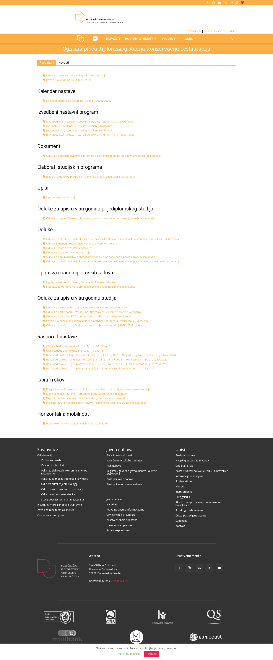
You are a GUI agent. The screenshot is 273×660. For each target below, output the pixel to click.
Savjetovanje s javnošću (121, 514)
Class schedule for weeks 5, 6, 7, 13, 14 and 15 (74, 350)
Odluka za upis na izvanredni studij (67, 252)
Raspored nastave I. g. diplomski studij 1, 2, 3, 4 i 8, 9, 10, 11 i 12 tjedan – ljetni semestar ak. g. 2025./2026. (111, 355)
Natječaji (111, 504)
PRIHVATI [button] (152, 653)
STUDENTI (194, 31)
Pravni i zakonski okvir (119, 455)
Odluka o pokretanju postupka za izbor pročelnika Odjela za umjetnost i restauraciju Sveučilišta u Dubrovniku (112, 239)
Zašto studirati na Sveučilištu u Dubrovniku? (202, 471)
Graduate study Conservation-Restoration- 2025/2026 (79, 130)
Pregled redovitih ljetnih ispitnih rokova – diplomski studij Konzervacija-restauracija (96, 402)
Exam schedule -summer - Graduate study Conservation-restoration (87, 398)
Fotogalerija (183, 497)
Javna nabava (119, 449)
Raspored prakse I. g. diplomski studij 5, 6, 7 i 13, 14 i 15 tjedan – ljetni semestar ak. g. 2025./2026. (106, 359)
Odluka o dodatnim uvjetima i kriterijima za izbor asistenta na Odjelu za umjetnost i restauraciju (103, 155)
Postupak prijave (186, 455)
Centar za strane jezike (51, 515)
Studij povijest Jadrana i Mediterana (62, 499)
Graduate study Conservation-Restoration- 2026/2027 (79, 126)
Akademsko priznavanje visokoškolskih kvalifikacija (199, 503)
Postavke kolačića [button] (128, 654)
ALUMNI (229, 31)
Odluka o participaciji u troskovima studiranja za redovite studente (86, 307)
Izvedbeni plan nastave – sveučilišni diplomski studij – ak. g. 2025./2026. (90, 134)
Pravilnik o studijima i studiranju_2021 (68, 79)
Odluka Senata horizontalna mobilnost (69, 247)
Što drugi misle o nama (189, 510)
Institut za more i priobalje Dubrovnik (59, 504)
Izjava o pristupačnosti (120, 525)
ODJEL (189, 39)
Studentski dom (185, 481)
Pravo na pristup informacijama (125, 509)
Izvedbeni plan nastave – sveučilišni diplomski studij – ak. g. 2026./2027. (90, 121)
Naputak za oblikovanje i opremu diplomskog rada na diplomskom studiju (90, 286)
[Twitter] (225, 2)
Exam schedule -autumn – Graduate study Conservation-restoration (87, 393)
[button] (231, 39)
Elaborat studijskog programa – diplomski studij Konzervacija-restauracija (90, 176)
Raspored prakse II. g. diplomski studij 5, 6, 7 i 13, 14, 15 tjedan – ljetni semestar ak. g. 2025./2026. (106, 364)
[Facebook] (207, 2)
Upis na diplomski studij (60, 197)
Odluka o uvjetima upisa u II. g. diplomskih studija (76, 75)
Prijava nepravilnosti (118, 530)
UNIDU (82, 39)
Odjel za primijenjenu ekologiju (59, 484)
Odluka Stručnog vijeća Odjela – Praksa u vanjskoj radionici (82, 243)
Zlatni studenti (184, 491)
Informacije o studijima (189, 476)
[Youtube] (232, 2)
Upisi (180, 449)
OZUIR (96, 39)
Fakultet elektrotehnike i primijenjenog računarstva (64, 472)
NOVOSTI (113, 39)
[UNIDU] (136, 17)
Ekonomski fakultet (52, 465)
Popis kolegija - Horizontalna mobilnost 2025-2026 (77, 423)
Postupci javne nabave (120, 479)
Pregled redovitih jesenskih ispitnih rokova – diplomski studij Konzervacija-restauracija (98, 389)
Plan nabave (113, 465)
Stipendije (181, 520)
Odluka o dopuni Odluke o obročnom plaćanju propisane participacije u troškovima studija (100, 218)
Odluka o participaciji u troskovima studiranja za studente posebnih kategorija (93, 311)
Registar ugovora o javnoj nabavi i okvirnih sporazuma (131, 472)
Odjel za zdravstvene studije (58, 494)
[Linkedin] (219, 2)
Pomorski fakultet (52, 460)
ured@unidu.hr (119, 581)
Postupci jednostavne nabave (124, 484)
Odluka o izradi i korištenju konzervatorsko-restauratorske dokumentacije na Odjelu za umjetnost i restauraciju (113, 261)
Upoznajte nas (184, 465)
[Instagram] (213, 2)
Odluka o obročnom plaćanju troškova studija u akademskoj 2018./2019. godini (94, 325)
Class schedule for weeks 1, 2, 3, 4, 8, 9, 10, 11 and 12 (79, 346)
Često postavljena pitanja (191, 515)
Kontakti (181, 526)
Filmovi (180, 486)
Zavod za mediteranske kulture (55, 510)
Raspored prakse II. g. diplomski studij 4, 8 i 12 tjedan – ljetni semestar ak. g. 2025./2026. (100, 368)
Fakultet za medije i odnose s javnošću (64, 478)
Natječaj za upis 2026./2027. (192, 460)
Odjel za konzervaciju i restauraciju (62, 489)
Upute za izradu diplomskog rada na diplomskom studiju (80, 282)
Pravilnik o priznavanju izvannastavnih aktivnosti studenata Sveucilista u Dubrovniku (97, 320)
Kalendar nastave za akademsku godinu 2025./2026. (78, 100)
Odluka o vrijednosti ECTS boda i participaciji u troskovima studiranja (88, 316)
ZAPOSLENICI (212, 31)
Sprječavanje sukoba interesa (124, 460)
